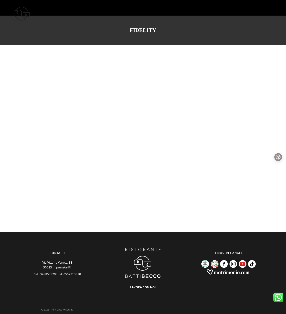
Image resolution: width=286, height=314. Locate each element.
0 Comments (113, 204)
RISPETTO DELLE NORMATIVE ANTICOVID (50, 67)
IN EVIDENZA (57, 52)
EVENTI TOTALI (121, 131)
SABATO (159, 131)
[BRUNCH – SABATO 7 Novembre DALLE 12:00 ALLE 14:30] (143, 53)
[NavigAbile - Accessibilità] (278, 157)
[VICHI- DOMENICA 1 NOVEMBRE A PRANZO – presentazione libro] (222, 53)
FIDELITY (37, 52)
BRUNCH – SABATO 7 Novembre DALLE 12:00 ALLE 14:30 (131, 145)
